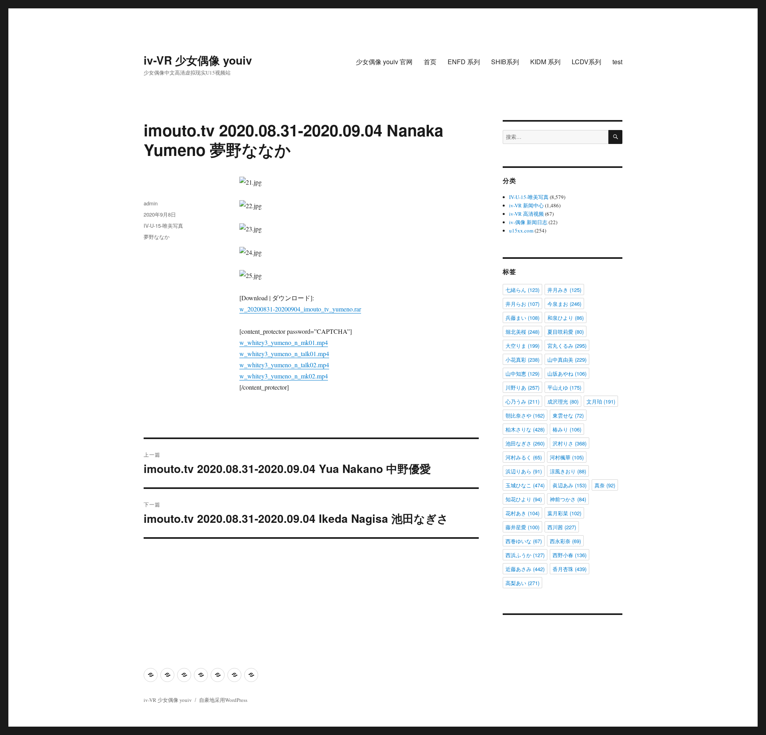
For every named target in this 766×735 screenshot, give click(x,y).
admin (151, 203)
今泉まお (564, 303)
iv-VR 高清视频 (526, 213)
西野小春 (569, 555)
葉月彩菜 (564, 513)
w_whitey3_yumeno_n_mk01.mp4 (283, 342)
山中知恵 (522, 373)
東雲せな (568, 415)
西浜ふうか (525, 555)
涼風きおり (568, 471)
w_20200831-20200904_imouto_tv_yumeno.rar (300, 309)
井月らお (522, 303)
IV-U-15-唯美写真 (163, 225)
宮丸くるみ (566, 345)
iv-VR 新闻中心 (526, 205)
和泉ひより (565, 317)
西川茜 (561, 527)
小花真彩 (522, 359)
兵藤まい (522, 317)
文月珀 (600, 401)
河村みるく (523, 457)
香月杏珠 (569, 569)
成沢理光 (562, 401)
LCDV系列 (586, 61)
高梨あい (522, 583)
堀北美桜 (522, 331)
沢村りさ (569, 443)
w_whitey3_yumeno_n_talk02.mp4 (284, 365)
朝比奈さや (525, 415)
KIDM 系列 (545, 61)
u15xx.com (521, 230)
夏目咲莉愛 (565, 331)
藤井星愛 (522, 527)
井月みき (564, 290)
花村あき (522, 513)
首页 (430, 61)
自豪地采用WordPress (223, 699)
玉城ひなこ (525, 485)
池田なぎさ (525, 443)
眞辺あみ (569, 485)
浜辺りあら (523, 471)
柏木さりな (525, 429)
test (617, 61)
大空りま (522, 345)
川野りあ (522, 387)
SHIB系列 (505, 61)
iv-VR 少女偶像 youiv (198, 60)
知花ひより (523, 499)
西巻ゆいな (523, 541)
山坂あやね (566, 373)
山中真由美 (566, 359)
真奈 (604, 485)
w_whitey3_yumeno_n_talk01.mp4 (284, 353)
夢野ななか (157, 236)
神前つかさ (568, 499)
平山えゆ (564, 387)
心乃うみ (522, 401)
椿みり (567, 429)
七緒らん (522, 290)
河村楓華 (567, 457)
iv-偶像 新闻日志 (528, 222)
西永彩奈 (565, 541)
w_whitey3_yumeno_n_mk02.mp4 (283, 376)
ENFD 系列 (464, 61)
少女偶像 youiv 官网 (384, 61)
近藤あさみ (525, 569)
